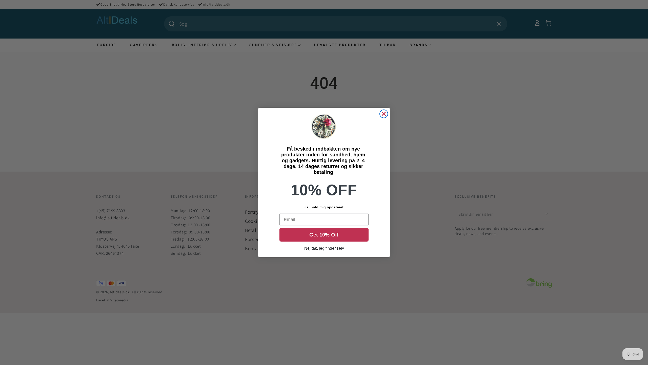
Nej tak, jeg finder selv (324, 248)
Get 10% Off (324, 235)
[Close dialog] (384, 114)
